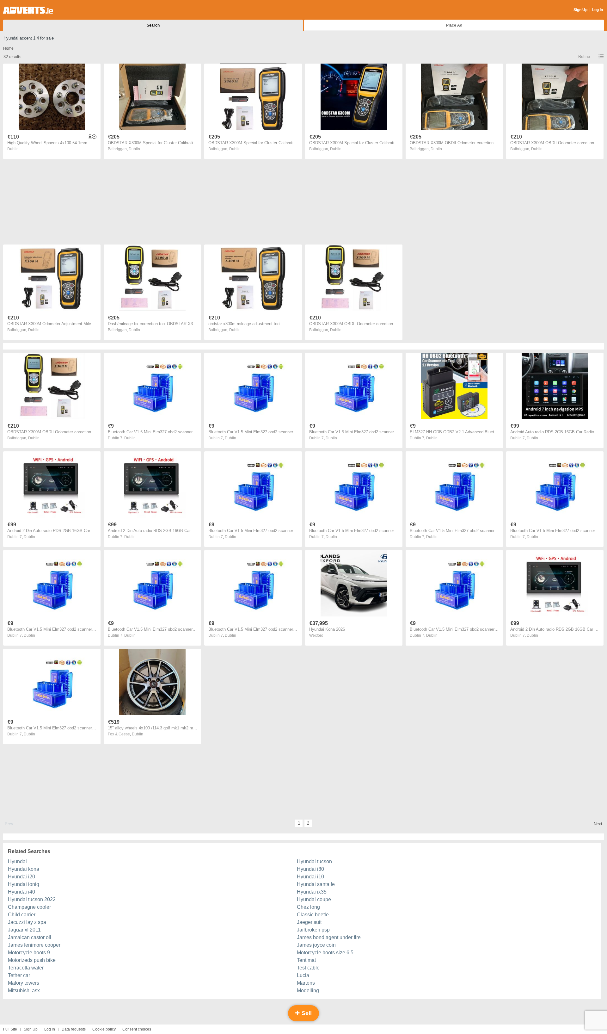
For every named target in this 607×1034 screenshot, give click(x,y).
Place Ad (454, 25)
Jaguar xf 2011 (24, 929)
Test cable (308, 967)
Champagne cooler (29, 907)
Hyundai (17, 861)
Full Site (10, 1029)
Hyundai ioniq (23, 884)
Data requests (74, 1029)
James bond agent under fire (329, 937)
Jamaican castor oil (29, 937)
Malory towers (23, 983)
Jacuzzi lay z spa (27, 922)
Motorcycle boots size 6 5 (325, 952)
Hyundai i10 (310, 876)
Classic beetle (313, 914)
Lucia (303, 975)
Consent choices (136, 1029)
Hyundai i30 (310, 869)
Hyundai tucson (314, 861)
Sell (306, 1013)
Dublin (13, 149)
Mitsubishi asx (24, 990)
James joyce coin (316, 945)
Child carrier (21, 914)
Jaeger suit (309, 922)
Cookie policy (104, 1029)
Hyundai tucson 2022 (32, 899)
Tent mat (306, 960)
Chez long (308, 907)
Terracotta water (26, 967)
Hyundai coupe (314, 899)
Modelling (308, 990)
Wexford (316, 635)
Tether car (19, 975)
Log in (49, 1029)
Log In (597, 10)
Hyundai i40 (21, 892)
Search (153, 25)
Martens (306, 983)
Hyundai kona (23, 869)
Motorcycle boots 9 (29, 952)
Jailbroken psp (313, 929)
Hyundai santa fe (316, 884)
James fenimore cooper (34, 945)
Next (598, 823)
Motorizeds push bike (32, 960)
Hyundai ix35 (312, 892)
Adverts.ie (28, 10)
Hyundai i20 (21, 876)
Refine (584, 56)
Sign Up (580, 10)
